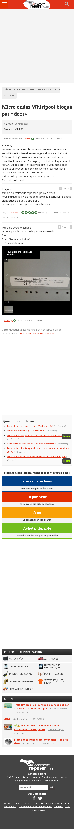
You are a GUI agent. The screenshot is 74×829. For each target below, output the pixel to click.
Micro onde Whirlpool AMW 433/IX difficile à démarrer (34, 436)
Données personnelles (30, 806)
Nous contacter (38, 810)
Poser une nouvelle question (37, 333)
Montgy (26, 139)
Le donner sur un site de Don (37, 520)
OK (51, 787)
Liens (7, 718)
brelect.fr (15, 212)
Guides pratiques (21, 719)
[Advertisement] (37, 46)
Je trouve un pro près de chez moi (37, 504)
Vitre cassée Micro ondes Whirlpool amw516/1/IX (31, 444)
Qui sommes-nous (23, 803)
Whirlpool (21, 124)
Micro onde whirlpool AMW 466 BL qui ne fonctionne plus (36, 456)
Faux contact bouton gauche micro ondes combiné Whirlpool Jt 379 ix (38, 450)
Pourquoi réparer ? (59, 708)
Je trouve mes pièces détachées (37, 488)
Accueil (37, 4)
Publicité (58, 806)
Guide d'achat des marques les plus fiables (37, 535)
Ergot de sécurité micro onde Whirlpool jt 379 (30, 426)
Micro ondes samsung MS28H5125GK (25, 431)
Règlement (46, 806)
